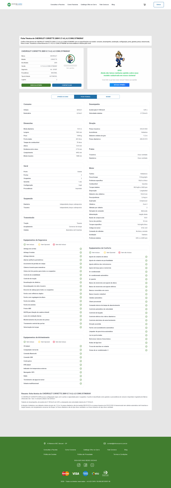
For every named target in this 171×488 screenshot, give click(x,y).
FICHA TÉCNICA (85, 96)
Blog (113, 4)
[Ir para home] (14, 4)
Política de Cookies (50, 454)
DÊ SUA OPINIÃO (119, 85)
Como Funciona (73, 4)
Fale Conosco (104, 4)
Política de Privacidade (85, 454)
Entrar (159, 4)
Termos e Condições (120, 454)
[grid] (85, 245)
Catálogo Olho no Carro (89, 4)
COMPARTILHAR (67, 85)
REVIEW (108, 96)
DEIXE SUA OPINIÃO (36, 85)
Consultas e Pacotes (58, 4)
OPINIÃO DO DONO (62, 96)
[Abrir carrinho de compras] (145, 4)
